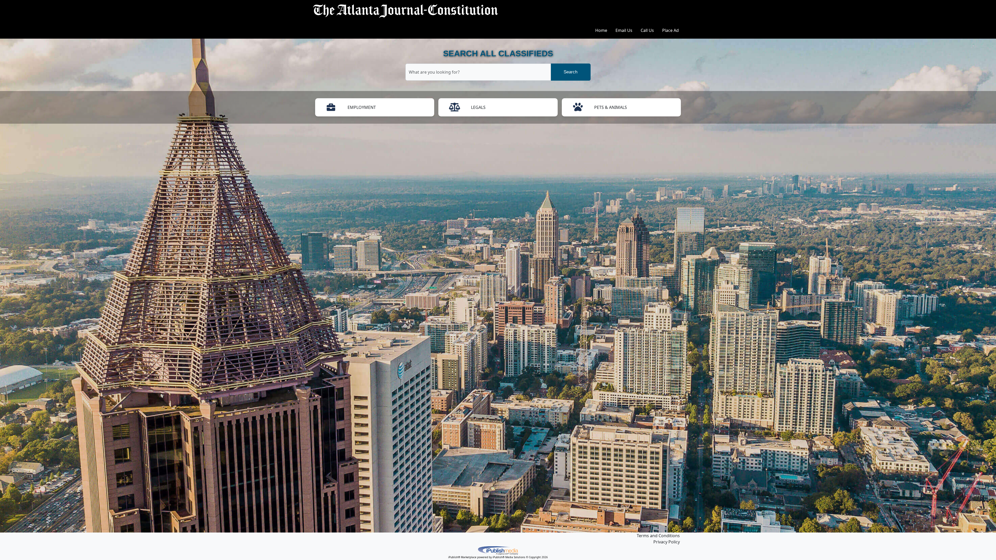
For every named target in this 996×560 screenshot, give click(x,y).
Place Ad (670, 30)
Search (570, 71)
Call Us (647, 30)
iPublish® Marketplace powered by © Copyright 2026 (498, 550)
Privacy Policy (666, 542)
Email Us (623, 30)
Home (601, 30)
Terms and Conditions (658, 535)
